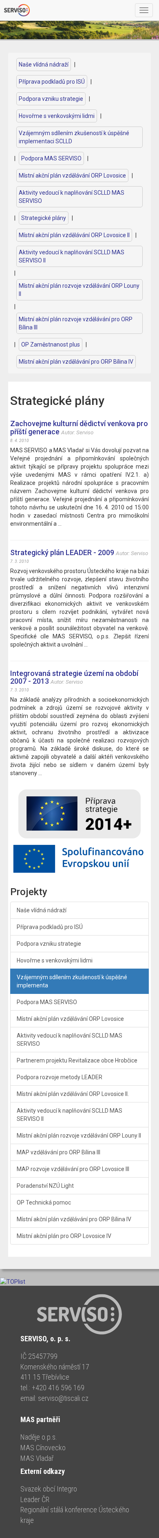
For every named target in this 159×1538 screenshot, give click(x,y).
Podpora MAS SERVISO (51, 158)
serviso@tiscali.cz (63, 1398)
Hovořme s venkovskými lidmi (57, 116)
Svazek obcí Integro (48, 1489)
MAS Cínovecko (43, 1447)
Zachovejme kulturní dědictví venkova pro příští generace (79, 427)
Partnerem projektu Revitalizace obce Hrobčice (77, 1060)
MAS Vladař (36, 1458)
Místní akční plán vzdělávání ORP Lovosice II (74, 235)
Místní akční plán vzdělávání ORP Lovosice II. (73, 1094)
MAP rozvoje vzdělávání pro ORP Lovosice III (73, 1169)
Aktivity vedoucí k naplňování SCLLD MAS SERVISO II (71, 256)
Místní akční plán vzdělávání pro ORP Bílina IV (76, 361)
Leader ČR (34, 1499)
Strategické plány (43, 218)
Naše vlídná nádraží (43, 64)
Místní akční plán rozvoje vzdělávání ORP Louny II (79, 289)
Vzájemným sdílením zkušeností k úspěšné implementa (72, 981)
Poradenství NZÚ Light (45, 1185)
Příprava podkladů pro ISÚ (52, 81)
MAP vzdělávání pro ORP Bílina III (58, 1152)
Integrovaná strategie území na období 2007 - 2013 (74, 677)
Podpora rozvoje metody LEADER (59, 1077)
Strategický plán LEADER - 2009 (62, 552)
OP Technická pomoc (44, 1202)
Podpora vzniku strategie (51, 99)
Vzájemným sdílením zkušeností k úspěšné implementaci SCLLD (74, 137)
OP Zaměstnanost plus (50, 344)
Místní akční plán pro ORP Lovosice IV (64, 1236)
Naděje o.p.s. (38, 1437)
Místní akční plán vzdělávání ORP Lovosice (72, 175)
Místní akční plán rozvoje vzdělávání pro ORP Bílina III (75, 323)
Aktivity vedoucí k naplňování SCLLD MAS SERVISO (71, 196)
